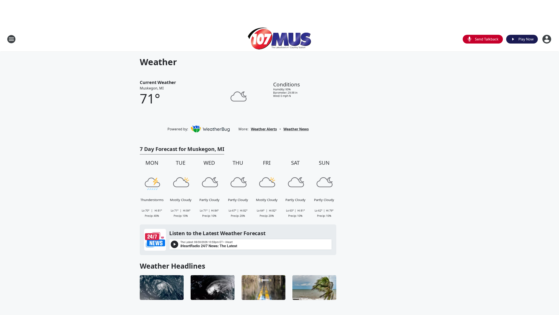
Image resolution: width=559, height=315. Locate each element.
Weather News (296, 129)
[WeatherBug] (210, 129)
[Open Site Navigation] (11, 39)
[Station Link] (279, 39)
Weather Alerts (264, 129)
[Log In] (547, 39)
